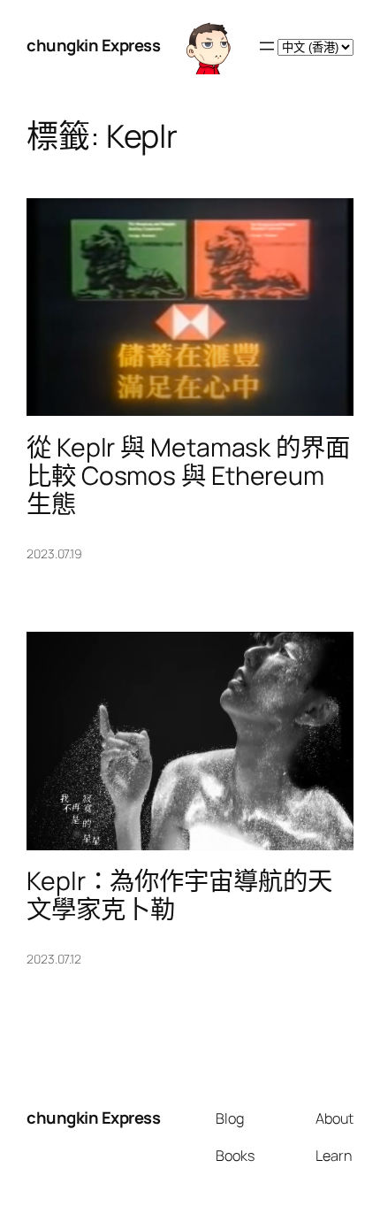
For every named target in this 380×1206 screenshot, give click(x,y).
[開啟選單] (266, 46)
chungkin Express (93, 45)
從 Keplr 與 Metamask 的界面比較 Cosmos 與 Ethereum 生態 (188, 476)
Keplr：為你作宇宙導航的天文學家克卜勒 (179, 895)
